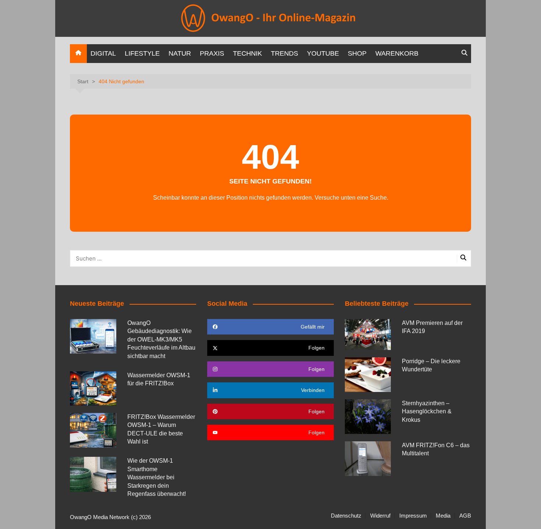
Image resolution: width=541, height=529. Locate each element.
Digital (103, 53)
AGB (465, 516)
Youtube (323, 53)
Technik (247, 53)
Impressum (413, 516)
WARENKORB (396, 53)
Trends (284, 53)
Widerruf (380, 516)
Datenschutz (346, 516)
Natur (180, 53)
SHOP (357, 53)
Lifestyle (142, 53)
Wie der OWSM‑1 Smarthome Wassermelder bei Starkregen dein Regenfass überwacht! (156, 477)
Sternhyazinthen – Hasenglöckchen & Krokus (427, 411)
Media (443, 516)
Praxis (212, 53)
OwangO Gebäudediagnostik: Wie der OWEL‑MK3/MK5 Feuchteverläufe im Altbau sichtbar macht (161, 339)
